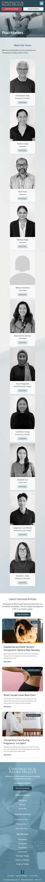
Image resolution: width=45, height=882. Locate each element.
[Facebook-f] (22, 872)
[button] (41, 3)
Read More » (8, 661)
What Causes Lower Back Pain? (20, 695)
